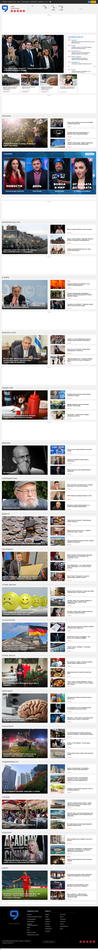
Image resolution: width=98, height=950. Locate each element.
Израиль (47, 914)
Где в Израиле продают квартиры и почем (81, 63)
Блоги (61, 928)
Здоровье (47, 919)
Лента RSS (63, 914)
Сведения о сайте (32, 911)
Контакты (29, 914)
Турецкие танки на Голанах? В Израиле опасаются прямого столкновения (80, 53)
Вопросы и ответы (31, 932)
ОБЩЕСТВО (34, 1)
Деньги (61, 916)
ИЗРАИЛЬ (4, 1)
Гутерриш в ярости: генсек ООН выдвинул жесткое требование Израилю (81, 48)
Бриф (28, 927)
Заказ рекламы (30, 921)
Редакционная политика (33, 934)
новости (48, 911)
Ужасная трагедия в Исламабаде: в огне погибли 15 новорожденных (80, 72)
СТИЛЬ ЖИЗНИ (25, 1)
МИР (18, 1)
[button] (46, 2)
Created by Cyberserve (7, 942)
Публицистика (48, 928)
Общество (47, 921)
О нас (28, 930)
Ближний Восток (64, 926)
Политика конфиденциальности (32, 924)
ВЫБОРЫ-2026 (12, 1)
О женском (47, 926)
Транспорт (62, 921)
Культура (47, 924)
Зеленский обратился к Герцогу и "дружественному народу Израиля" (79, 59)
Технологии (63, 919)
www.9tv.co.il (28, 941)
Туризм (62, 924)
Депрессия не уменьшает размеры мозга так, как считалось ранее (82, 42)
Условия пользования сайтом (34, 916)
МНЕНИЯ (40, 1)
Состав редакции (31, 919)
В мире (47, 916)
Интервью (47, 931)
